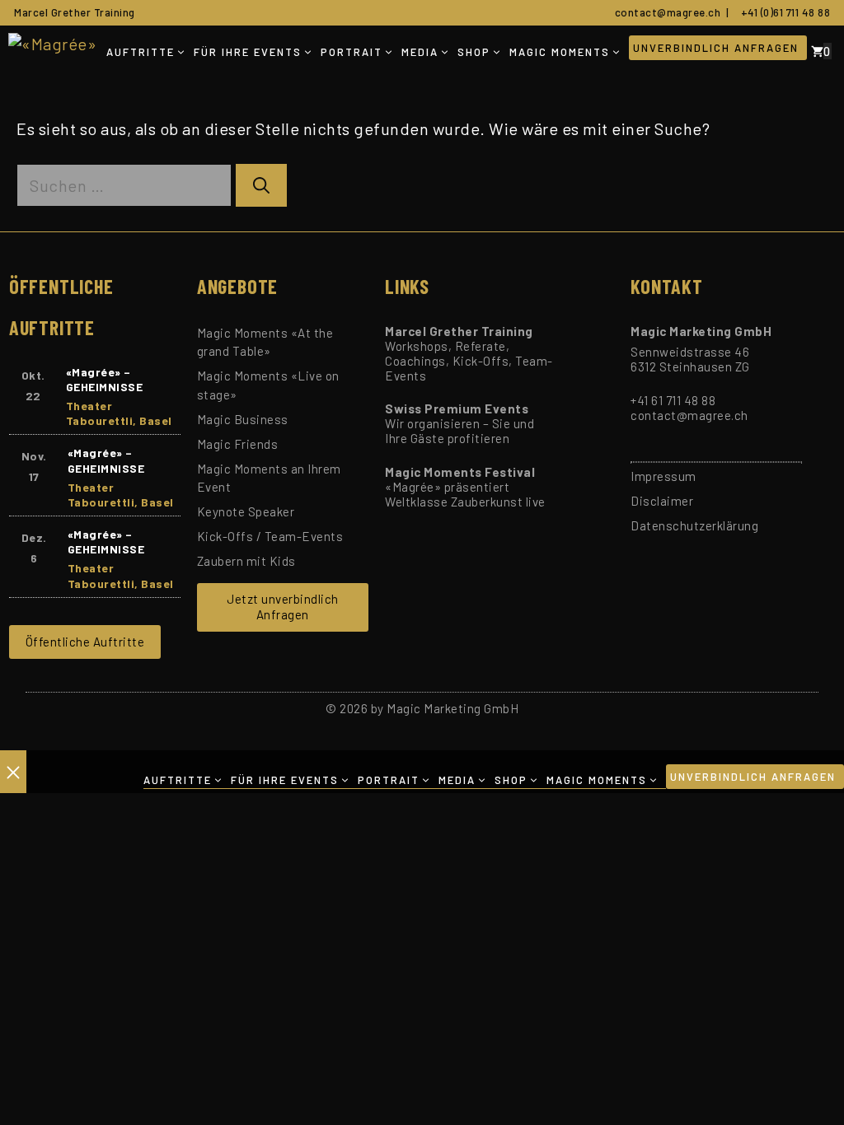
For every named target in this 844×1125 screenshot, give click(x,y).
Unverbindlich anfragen (716, 47)
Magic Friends (238, 443)
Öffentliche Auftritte (85, 641)
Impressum (663, 476)
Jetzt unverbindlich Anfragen (283, 607)
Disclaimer (662, 500)
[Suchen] (261, 185)
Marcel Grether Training (74, 12)
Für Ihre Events (248, 51)
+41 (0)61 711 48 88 (783, 12)
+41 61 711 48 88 (673, 400)
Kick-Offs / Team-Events (270, 536)
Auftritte (140, 51)
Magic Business (242, 419)
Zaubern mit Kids (246, 560)
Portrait (351, 51)
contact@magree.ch (665, 12)
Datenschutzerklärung (694, 525)
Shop (473, 51)
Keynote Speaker (246, 511)
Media (419, 51)
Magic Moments (559, 51)
